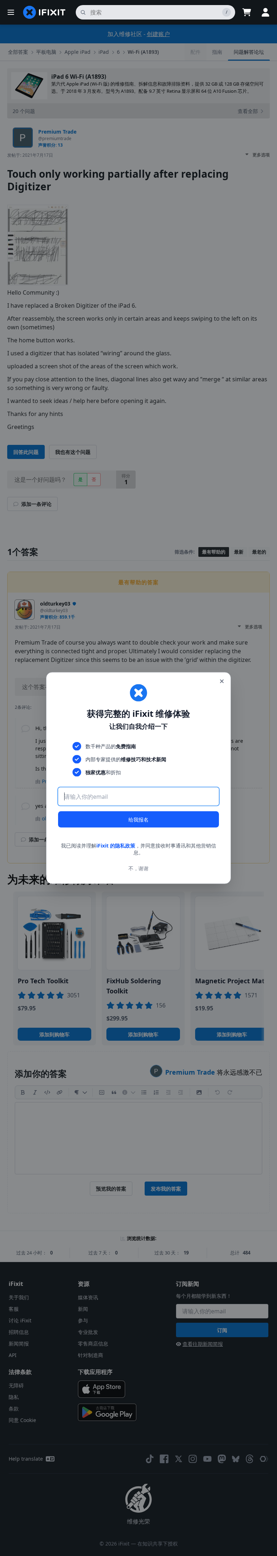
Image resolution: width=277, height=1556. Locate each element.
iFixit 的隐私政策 (115, 845)
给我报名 (138, 819)
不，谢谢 (138, 868)
